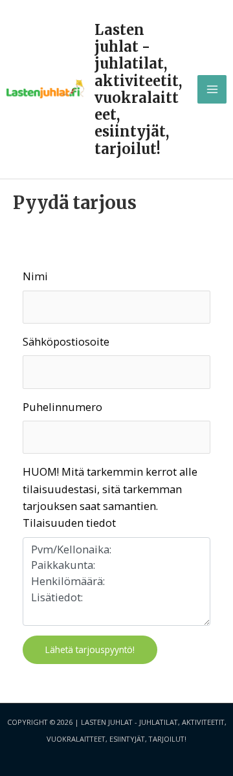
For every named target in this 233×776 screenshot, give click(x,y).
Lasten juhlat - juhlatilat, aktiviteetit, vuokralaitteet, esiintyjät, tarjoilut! (138, 89)
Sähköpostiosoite (66, 341)
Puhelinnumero (62, 406)
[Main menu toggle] (212, 89)
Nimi (35, 276)
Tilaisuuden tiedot (69, 522)
